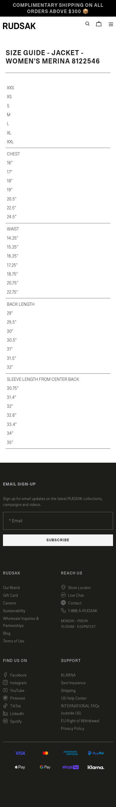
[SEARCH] (87, 24)
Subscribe (58, 540)
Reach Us (71, 573)
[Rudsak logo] (19, 26)
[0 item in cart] (98, 23)
